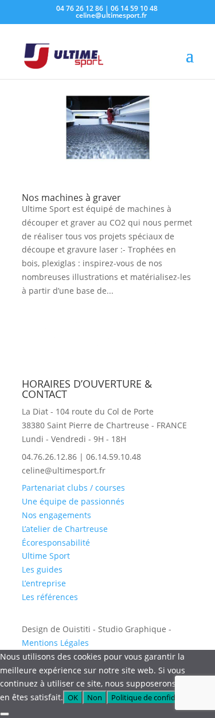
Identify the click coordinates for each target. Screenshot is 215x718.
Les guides (42, 569)
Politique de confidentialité (157, 697)
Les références (50, 596)
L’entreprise (44, 583)
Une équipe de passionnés (73, 501)
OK (73, 697)
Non (94, 697)
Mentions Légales (55, 642)
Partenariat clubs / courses (73, 487)
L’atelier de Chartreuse (65, 528)
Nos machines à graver (71, 197)
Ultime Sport (46, 555)
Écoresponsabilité (56, 542)
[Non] (4, 714)
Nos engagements (56, 515)
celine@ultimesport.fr (63, 470)
